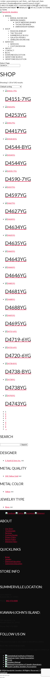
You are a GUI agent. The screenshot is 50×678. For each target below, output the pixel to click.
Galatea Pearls (18, 37)
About (8, 48)
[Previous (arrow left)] (1, 677)
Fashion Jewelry (18, 31)
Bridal (8, 16)
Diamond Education (15, 55)
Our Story (9, 528)
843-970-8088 (12, 601)
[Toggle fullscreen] (3, 675)
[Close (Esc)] (8, 675)
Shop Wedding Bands (25, 22)
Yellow (7, 491)
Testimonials (10, 531)
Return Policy (10, 539)
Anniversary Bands (24, 27)
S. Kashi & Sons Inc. (13, 460)
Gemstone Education (15, 59)
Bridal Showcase (18, 18)
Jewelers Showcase (20, 40)
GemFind (3, 673)
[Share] (6, 675)
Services (9, 42)
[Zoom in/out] (1, 675)
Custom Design (17, 46)
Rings (7, 507)
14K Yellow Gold (11, 476)
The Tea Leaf (16, 33)
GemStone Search (14, 57)
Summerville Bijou (19, 35)
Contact (9, 50)
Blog (7, 53)
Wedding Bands (17, 20)
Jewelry (8, 559)
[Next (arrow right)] (3, 677)
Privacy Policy (10, 537)
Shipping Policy (11, 541)
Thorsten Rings (23, 24)
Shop (7, 29)
